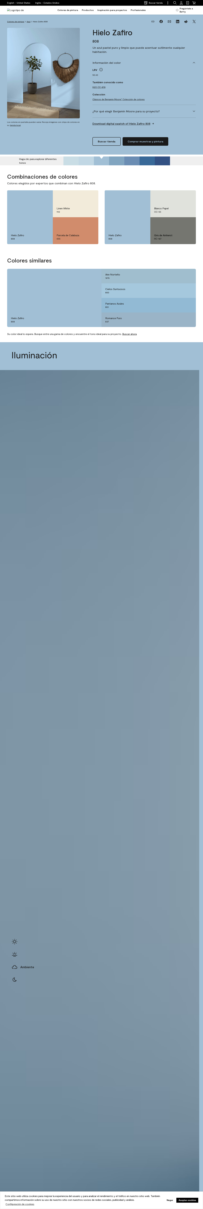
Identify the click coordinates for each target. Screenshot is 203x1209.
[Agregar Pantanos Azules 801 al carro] (180, 305)
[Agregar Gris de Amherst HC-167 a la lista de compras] (189, 223)
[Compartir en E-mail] (169, 21)
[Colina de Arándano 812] (162, 160)
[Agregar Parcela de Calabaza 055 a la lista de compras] (91, 223)
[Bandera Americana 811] (147, 160)
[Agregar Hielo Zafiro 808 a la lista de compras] (46, 196)
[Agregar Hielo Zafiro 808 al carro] (37, 196)
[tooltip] (101, 70)
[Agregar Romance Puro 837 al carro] (180, 320)
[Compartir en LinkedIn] (177, 21)
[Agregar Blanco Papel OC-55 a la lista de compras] (189, 196)
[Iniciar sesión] (181, 3)
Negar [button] (170, 1200)
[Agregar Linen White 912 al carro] (82, 196)
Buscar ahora (129, 333)
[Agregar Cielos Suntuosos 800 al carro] (180, 290)
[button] (47, 2)
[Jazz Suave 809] (116, 160)
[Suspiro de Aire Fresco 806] (71, 160)
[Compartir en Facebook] (161, 21)
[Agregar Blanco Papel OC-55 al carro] (180, 196)
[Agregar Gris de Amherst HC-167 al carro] (180, 223)
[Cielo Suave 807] (86, 160)
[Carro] (194, 3)
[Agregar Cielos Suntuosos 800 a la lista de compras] (189, 290)
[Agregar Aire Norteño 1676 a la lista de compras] (189, 276)
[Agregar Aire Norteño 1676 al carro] (180, 276)
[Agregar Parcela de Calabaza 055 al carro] (82, 223)
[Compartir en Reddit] (186, 21)
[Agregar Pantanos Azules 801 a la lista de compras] (189, 305)
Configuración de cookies (20, 1204)
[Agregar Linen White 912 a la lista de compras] (91, 196)
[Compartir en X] (194, 21)
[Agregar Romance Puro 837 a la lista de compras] (189, 320)
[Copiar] (153, 21)
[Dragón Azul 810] (132, 160)
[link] (188, 3)
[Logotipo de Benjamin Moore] (17, 10)
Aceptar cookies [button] (187, 1200)
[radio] (14, 941)
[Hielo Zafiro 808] (101, 160)
